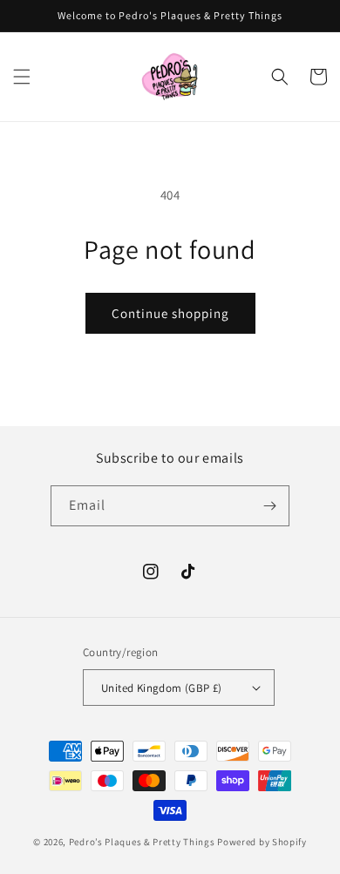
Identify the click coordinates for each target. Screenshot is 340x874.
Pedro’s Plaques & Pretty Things (143, 842)
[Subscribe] (269, 505)
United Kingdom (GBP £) (161, 688)
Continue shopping (170, 313)
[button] (22, 77)
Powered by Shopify (262, 842)
